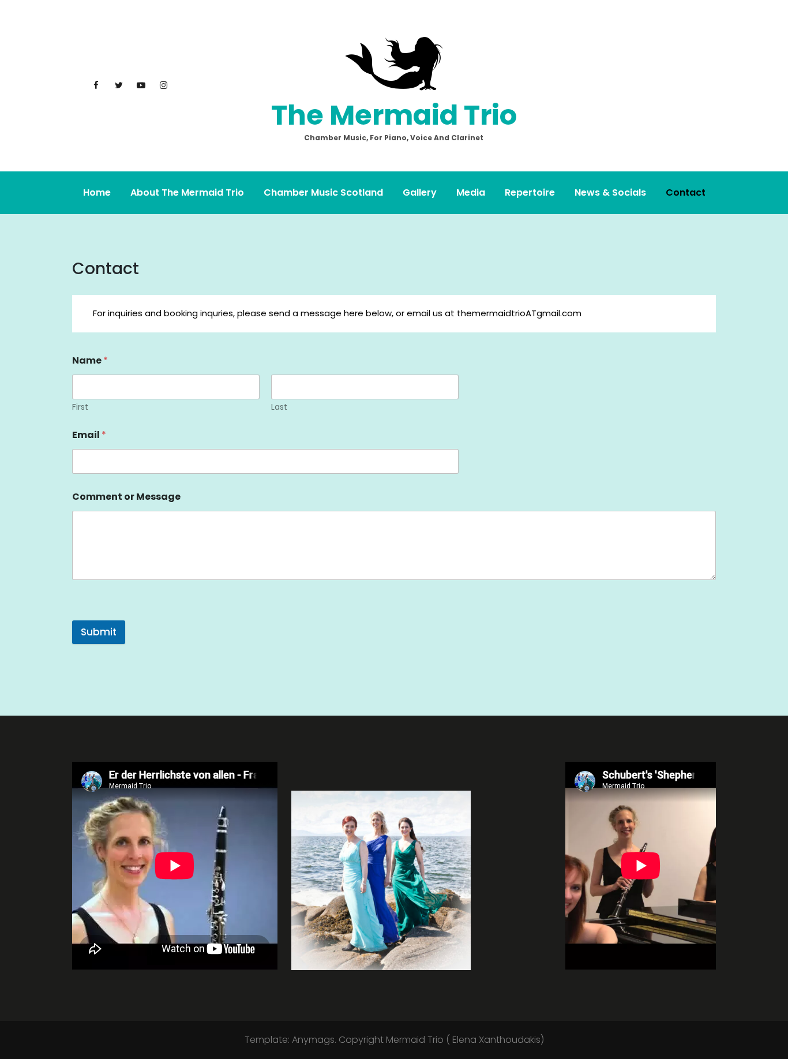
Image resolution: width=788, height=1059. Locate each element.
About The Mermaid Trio (187, 192)
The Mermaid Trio (394, 115)
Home (97, 192)
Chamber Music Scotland (323, 192)
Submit (99, 632)
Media (470, 192)
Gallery (420, 192)
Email (89, 434)
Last (279, 407)
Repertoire (530, 192)
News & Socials (610, 192)
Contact (686, 192)
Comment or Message (126, 496)
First (80, 407)
